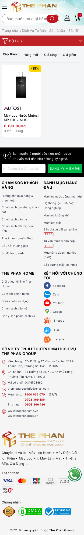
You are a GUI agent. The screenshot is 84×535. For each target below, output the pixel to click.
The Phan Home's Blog (17, 238)
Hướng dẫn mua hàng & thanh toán (17, 198)
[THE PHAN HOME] (34, 7)
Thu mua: (14, 404)
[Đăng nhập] (67, 17)
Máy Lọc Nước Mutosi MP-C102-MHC (21, 117)
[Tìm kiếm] (52, 19)
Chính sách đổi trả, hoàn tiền (18, 228)
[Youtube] (47, 302)
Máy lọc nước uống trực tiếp (63, 196)
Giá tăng (50, 55)
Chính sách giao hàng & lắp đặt (20, 209)
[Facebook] (47, 285)
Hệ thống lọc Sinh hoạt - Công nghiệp (60, 205)
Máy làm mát (52, 222)
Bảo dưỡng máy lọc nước (60, 264)
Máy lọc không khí (56, 215)
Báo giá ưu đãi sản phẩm (60, 232)
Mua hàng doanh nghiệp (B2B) (60, 255)
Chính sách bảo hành (16, 219)
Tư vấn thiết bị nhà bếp (59, 243)
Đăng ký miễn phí (65, 168)
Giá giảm (69, 55)
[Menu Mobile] (5, 6)
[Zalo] (47, 294)
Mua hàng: (15, 394)
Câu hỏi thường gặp (15, 246)
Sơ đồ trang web (13, 253)
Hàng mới (31, 55)
